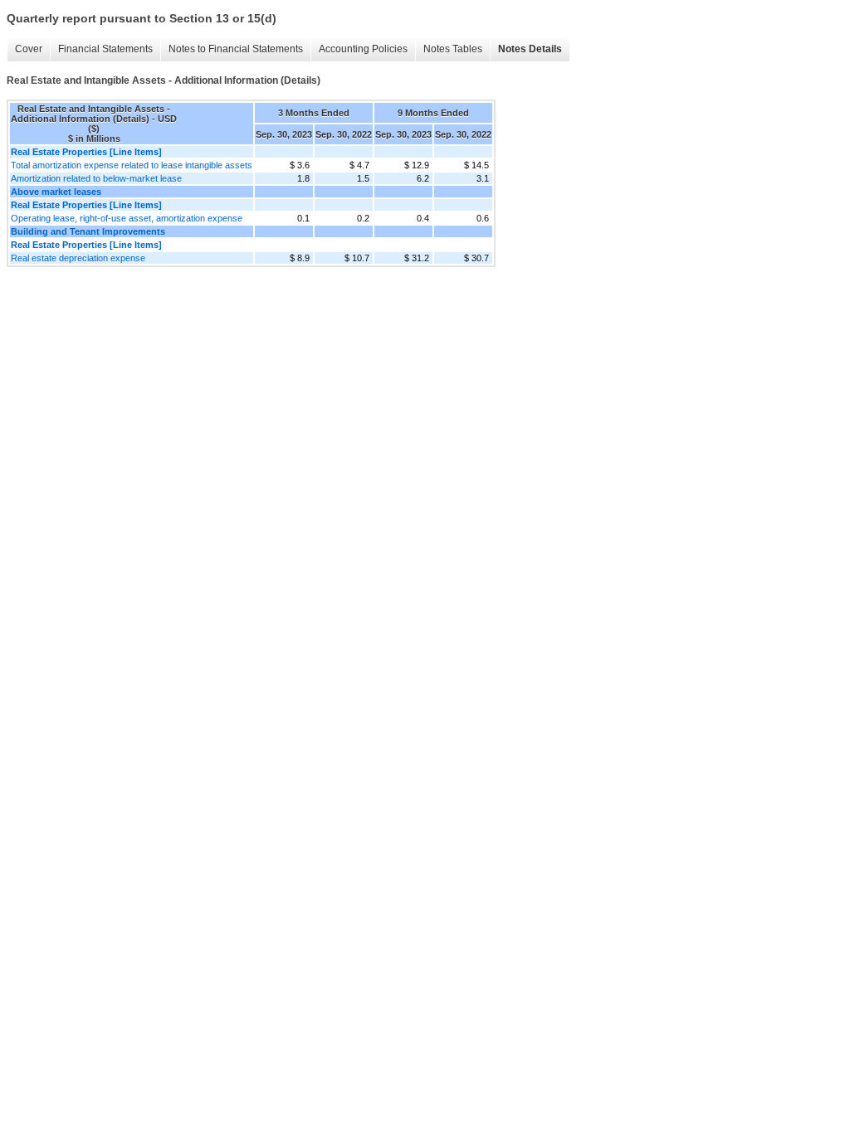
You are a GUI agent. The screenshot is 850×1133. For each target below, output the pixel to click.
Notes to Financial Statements (236, 49)
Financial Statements (105, 49)
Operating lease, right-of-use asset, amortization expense (126, 218)
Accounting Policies (363, 49)
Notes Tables (452, 49)
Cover (28, 49)
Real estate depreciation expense (78, 258)
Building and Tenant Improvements (88, 231)
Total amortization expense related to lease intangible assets (131, 165)
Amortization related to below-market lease (96, 178)
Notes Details (530, 49)
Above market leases (56, 192)
